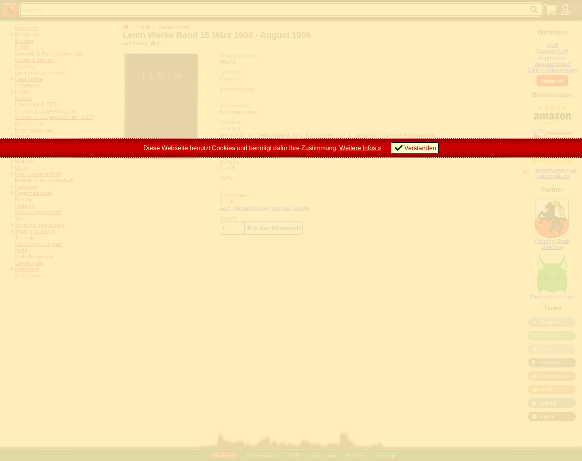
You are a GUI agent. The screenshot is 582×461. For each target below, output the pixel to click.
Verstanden (420, 148)
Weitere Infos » (360, 148)
